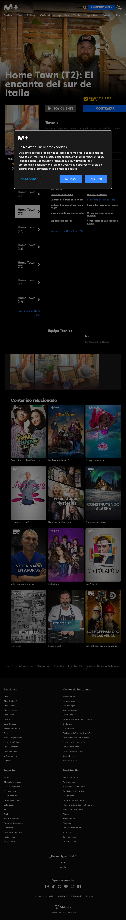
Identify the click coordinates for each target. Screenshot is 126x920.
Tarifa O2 (67, 832)
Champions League (12, 782)
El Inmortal (68, 715)
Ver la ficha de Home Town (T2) (67, 231)
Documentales (10, 751)
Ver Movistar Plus (70, 777)
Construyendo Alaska (96, 522)
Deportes (91, 15)
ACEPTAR (96, 178)
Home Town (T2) (26, 212)
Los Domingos (69, 705)
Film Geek (16, 646)
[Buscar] (84, 7)
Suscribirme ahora (101, 7)
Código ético (68, 796)
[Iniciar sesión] (119, 7)
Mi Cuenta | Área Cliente (74, 786)
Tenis (76, 15)
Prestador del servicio (43, 896)
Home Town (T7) (26, 300)
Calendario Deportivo (13, 832)
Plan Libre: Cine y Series (73, 809)
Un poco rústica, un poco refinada (100, 214)
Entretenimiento (11, 756)
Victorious (53, 584)
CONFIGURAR (29, 178)
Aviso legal (62, 896)
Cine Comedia (10, 710)
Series (8, 15)
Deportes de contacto (13, 823)
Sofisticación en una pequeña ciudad (102, 222)
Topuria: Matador (11, 818)
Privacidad (76, 896)
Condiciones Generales (73, 791)
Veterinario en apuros (22, 584)
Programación (10, 841)
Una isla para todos (97, 194)
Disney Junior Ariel (95, 460)
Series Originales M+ (13, 737)
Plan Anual (68, 823)
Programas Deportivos (73, 751)
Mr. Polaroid (91, 584)
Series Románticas (12, 742)
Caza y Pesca (68, 756)
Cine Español (10, 705)
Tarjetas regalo (69, 837)
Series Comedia (11, 747)
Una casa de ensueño (62, 194)
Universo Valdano (12, 800)
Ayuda (63, 867)
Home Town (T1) (26, 194)
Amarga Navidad (70, 710)
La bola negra (69, 701)
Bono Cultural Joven (72, 828)
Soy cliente (63, 108)
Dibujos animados (71, 747)
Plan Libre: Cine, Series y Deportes (78, 805)
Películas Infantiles (12, 728)
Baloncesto (9, 805)
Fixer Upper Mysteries (59, 522)
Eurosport (8, 828)
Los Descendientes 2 (58, 460)
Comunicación (69, 841)
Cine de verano (11, 724)
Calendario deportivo (54, 15)
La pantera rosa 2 (20, 522)
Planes (66, 814)
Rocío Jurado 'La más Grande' (76, 733)
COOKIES (89, 896)
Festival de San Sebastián (74, 742)
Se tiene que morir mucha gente (77, 719)
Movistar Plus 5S (70, 760)
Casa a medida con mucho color (67, 213)
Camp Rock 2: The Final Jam (25, 460)
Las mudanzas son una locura (102, 205)
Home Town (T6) (26, 282)
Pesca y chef (54, 646)
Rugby (6, 814)
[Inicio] (12, 7)
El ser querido (69, 696)
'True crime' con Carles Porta (76, 737)
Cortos (7, 719)
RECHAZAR (70, 178)
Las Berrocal (68, 728)
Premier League (11, 791)
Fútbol (31, 15)
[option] (22, 372)
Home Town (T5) (26, 264)
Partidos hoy (9, 837)
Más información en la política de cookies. (52, 168)
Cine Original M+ (11, 701)
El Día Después (10, 796)
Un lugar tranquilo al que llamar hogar (67, 206)
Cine (19, 15)
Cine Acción (9, 715)
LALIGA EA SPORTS (12, 786)
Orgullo (7, 760)
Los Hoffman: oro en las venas (101, 646)
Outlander (67, 724)
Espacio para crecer (61, 220)
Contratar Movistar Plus (73, 800)
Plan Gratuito (111, 15)
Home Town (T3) (26, 229)
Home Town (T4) (26, 247)
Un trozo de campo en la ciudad (67, 199)
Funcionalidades (70, 782)
